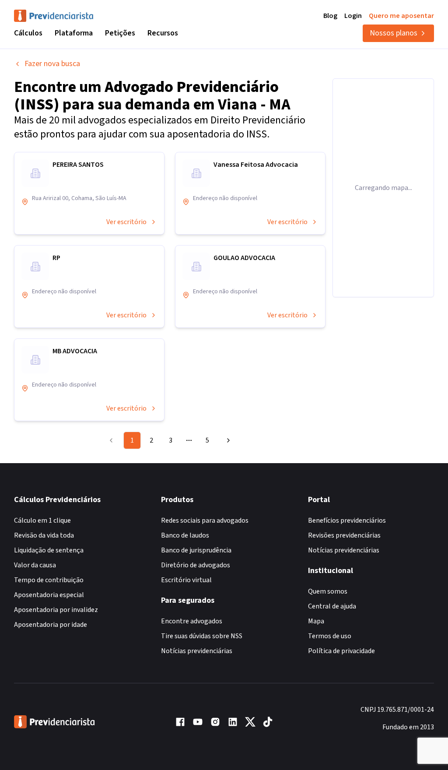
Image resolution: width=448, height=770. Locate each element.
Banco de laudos (185, 535)
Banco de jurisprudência (196, 550)
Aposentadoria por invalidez (56, 610)
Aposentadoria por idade (50, 625)
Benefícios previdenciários (347, 520)
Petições (120, 33)
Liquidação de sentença (49, 550)
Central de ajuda (332, 606)
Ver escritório (126, 222)
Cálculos (28, 33)
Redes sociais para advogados (204, 520)
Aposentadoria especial (49, 595)
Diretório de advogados (195, 565)
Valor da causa (35, 565)
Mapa (316, 621)
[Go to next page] (227, 440)
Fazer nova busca (52, 64)
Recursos (162, 33)
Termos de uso (329, 636)
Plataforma (74, 33)
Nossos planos (393, 33)
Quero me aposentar (401, 16)
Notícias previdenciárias (196, 651)
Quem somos (327, 591)
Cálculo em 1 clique (42, 520)
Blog (330, 16)
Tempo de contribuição (49, 580)
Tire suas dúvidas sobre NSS (201, 636)
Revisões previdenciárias (344, 535)
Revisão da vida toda (44, 535)
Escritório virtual (186, 580)
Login (353, 16)
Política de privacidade (341, 651)
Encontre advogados (191, 621)
